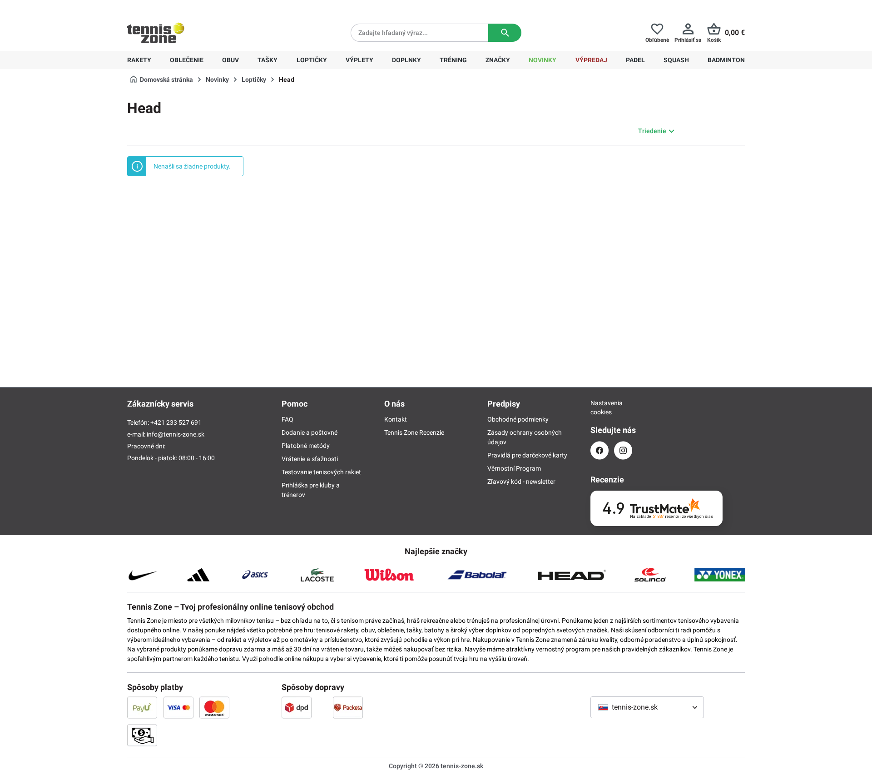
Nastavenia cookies (599, 407)
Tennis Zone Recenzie (414, 432)
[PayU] (142, 707)
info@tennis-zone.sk (175, 434)
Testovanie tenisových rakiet (321, 472)
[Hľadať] (504, 33)
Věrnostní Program (514, 468)
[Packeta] (348, 707)
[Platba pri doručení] (142, 735)
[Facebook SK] (599, 450)
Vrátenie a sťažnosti (310, 458)
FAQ (287, 419)
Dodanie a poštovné (309, 432)
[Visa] (178, 707)
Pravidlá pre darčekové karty (527, 455)
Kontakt (395, 419)
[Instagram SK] (623, 450)
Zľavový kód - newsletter (521, 481)
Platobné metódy (306, 445)
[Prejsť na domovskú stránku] (155, 32)
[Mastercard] (214, 707)
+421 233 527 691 (189, 7)
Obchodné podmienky (518, 419)
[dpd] (297, 707)
